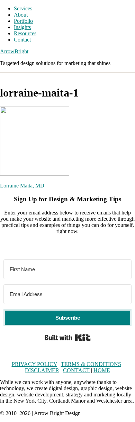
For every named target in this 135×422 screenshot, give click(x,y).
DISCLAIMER (42, 370)
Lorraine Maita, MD (22, 186)
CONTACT (76, 370)
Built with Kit (68, 337)
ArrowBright (14, 51)
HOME (101, 370)
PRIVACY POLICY (34, 364)
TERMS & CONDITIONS (91, 364)
